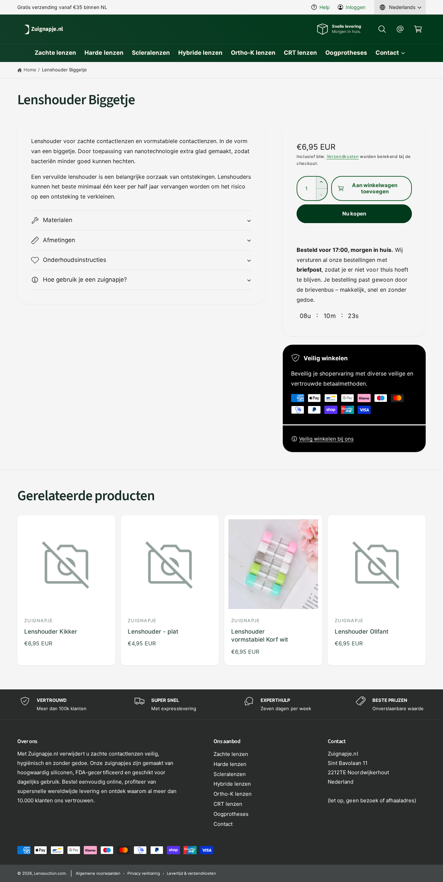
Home (30, 69)
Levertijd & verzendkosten (191, 873)
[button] (382, 29)
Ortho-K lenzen (233, 794)
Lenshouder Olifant (361, 631)
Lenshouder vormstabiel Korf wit (259, 635)
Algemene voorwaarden (98, 873)
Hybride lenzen (232, 783)
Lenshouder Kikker (50, 631)
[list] (221, 704)
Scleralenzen (230, 774)
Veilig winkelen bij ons (326, 438)
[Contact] (400, 29)
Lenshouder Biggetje (64, 69)
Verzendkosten (343, 156)
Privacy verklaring (143, 873)
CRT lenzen (228, 804)
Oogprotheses (231, 814)
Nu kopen (354, 213)
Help (324, 7)
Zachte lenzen (231, 754)
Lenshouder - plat (153, 631)
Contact (387, 52)
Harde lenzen (230, 764)
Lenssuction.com (50, 873)
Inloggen (355, 7)
